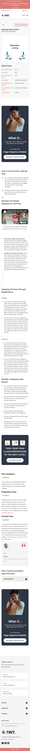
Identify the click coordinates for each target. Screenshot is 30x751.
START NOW (15, 749)
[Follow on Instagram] (5, 743)
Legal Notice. (4, 739)
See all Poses (6, 477)
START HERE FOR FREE (15, 460)
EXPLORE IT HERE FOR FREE (15, 157)
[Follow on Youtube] (8, 743)
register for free (15, 7)
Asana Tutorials (23, 229)
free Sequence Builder (21, 537)
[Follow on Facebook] (3, 743)
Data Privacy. (11, 739)
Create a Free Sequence (21, 24)
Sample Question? (8, 579)
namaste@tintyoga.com (11, 725)
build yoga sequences (7, 512)
